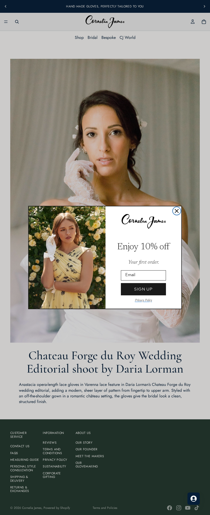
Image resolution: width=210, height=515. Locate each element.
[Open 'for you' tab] (193, 498)
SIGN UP (143, 289)
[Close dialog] (177, 211)
